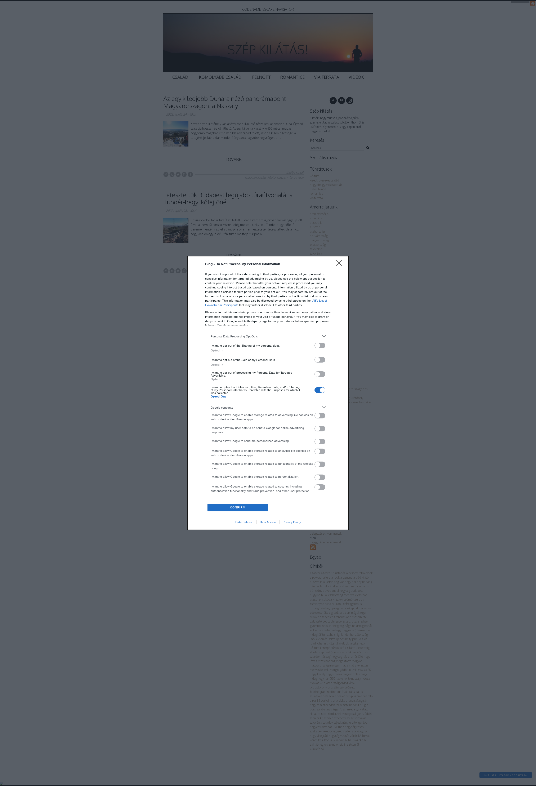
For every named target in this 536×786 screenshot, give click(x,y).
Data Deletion (244, 522)
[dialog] (268, 393)
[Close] (340, 264)
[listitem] (268, 336)
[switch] (319, 345)
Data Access (268, 522)
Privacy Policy (292, 522)
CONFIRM (238, 507)
